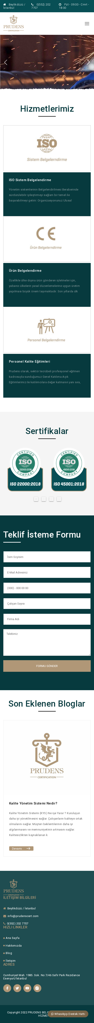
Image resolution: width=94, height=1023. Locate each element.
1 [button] (36, 499)
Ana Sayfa (12, 938)
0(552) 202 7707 (17, 923)
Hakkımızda (14, 945)
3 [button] (51, 499)
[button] (6, 62)
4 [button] (59, 499)
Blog (9, 953)
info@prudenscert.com (23, 916)
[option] (47, 62)
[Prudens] (13, 30)
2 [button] (44, 499)
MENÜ (79, 23)
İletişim (11, 960)
